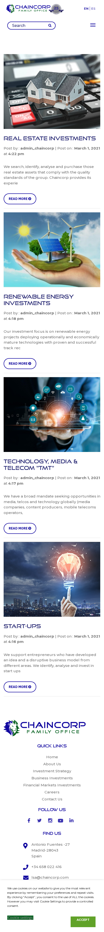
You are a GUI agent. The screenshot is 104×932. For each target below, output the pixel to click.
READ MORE (18, 199)
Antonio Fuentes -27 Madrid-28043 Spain (50, 850)
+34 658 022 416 (46, 866)
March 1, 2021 (87, 148)
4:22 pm (16, 153)
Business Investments (52, 778)
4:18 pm (16, 318)
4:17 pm (15, 483)
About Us (52, 764)
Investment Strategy (52, 771)
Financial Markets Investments (52, 785)
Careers (52, 792)
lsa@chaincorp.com (50, 877)
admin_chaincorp (37, 148)
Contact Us (52, 799)
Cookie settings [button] (20, 918)
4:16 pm (16, 641)
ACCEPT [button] (83, 920)
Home (52, 757)
